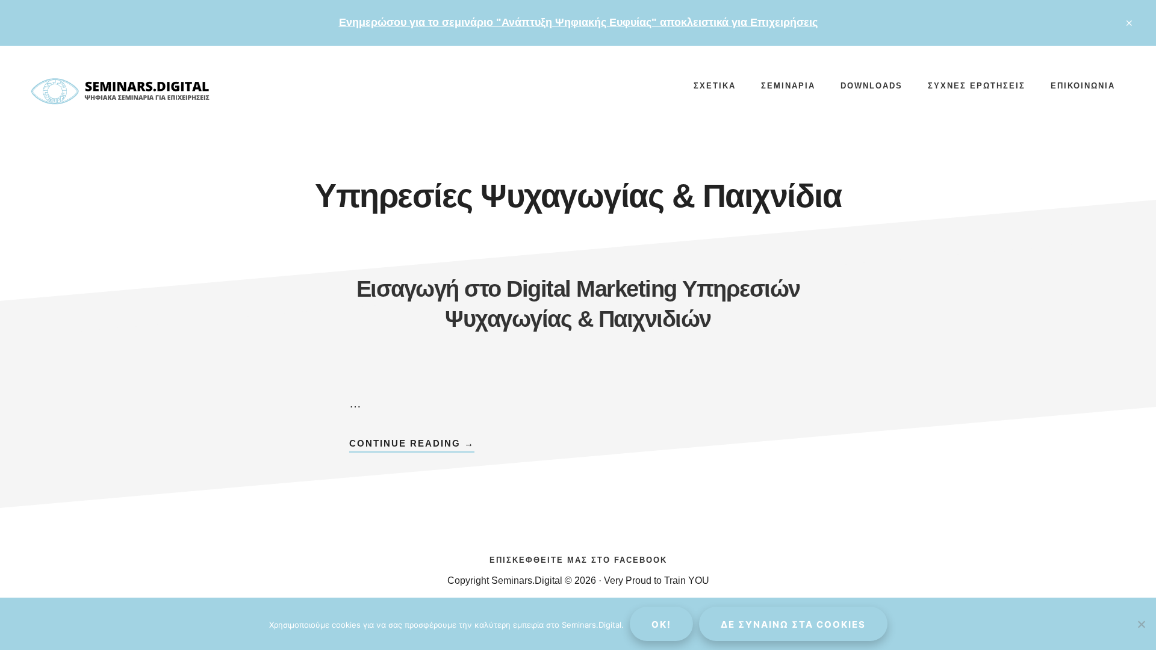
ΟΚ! (661, 624)
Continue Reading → (411, 445)
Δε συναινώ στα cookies (793, 624)
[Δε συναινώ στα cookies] (1141, 624)
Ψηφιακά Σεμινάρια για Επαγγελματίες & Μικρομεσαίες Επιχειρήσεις (120, 94)
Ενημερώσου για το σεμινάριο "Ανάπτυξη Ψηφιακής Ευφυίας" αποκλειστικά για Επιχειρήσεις (578, 22)
